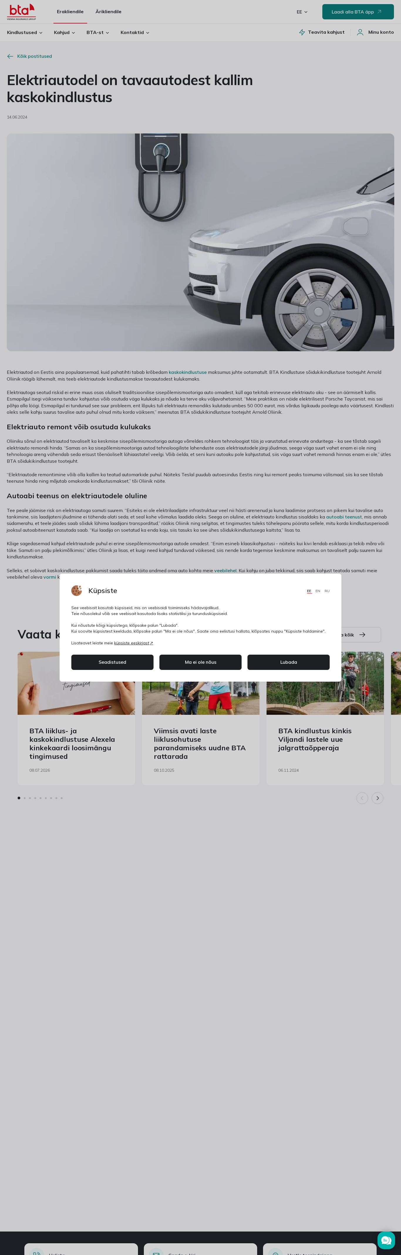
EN (318, 591)
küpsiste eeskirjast (131, 643)
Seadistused (112, 662)
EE (309, 591)
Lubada (288, 662)
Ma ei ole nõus (200, 662)
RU (327, 591)
